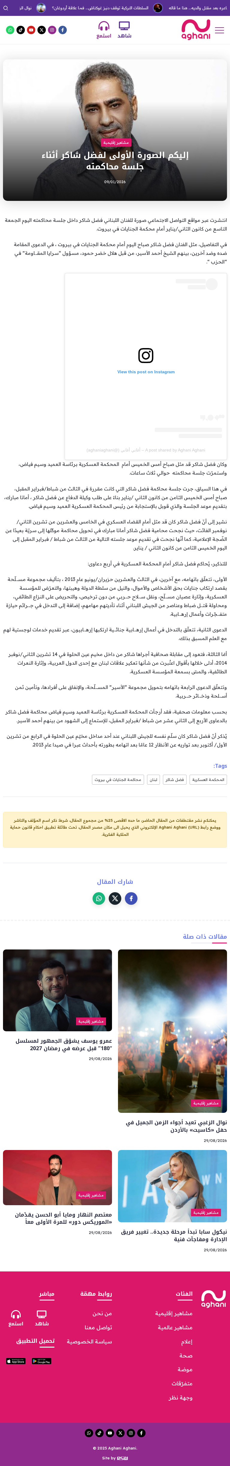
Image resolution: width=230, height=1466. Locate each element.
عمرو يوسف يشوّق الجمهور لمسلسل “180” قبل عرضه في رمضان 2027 (64, 1044)
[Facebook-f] (62, 30)
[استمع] (104, 25)
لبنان (153, 779)
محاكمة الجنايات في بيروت (118, 779)
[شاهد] (124, 25)
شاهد (124, 35)
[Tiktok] (20, 30)
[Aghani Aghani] (196, 29)
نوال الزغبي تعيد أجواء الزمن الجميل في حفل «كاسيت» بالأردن (176, 1126)
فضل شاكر (175, 779)
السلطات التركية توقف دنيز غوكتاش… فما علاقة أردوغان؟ (78, 7)
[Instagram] (52, 30)
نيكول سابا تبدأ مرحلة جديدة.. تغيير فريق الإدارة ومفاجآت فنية (174, 1235)
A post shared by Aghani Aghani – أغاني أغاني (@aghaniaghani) (146, 450)
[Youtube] (31, 30)
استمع (103, 35)
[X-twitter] (41, 30)
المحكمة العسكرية (208, 779)
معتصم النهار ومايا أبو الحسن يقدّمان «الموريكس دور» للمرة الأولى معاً (63, 1218)
